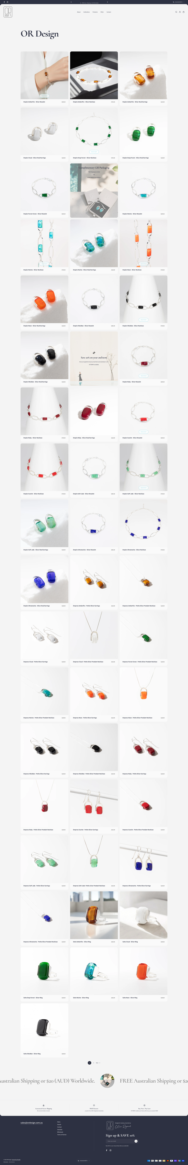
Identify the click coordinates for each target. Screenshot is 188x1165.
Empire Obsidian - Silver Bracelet (83, 326)
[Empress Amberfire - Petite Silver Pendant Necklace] (143, 579)
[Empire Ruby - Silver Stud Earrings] (94, 411)
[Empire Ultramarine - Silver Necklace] (143, 523)
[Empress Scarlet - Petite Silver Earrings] (94, 803)
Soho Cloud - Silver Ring (130, 942)
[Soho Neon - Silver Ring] (143, 971)
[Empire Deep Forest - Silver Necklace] (94, 131)
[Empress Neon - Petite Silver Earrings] (94, 691)
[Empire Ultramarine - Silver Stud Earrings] (44, 579)
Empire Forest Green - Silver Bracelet (35, 214)
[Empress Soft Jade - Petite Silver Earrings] (44, 859)
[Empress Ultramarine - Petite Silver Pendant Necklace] (44, 915)
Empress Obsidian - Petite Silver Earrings (36, 774)
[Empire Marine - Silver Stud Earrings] (94, 243)
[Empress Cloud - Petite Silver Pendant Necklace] (94, 635)
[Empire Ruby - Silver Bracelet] (143, 355)
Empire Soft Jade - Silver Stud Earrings (36, 550)
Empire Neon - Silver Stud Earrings (34, 326)
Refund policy (6, 1162)
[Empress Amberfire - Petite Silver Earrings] (94, 579)
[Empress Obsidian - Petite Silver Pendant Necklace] (94, 747)
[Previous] (71, 2)
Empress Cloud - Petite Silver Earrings (36, 662)
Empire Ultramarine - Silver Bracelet (84, 550)
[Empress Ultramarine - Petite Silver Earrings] (143, 859)
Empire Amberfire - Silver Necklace (84, 102)
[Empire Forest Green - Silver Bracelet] (44, 187)
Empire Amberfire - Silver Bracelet (34, 102)
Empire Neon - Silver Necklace (132, 270)
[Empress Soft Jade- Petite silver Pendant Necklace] (94, 859)
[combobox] (178, 2)
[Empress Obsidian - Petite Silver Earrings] (44, 747)
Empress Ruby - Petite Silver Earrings (134, 774)
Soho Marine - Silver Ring (81, 998)
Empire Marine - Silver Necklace (33, 270)
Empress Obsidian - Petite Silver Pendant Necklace (89, 774)
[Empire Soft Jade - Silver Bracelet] (94, 467)
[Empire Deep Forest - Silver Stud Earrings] (143, 131)
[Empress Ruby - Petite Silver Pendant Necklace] (44, 803)
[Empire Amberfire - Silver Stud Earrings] (143, 75)
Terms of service (12, 1162)
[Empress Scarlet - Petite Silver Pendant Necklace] (143, 803)
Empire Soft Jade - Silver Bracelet (83, 494)
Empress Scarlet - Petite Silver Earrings (85, 830)
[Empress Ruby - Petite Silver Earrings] (143, 747)
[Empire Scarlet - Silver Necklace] (44, 467)
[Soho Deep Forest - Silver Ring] (44, 971)
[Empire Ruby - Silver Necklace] (44, 411)
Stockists (59, 1129)
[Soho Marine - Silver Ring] (94, 971)
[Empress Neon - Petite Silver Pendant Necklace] (143, 691)
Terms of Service (61, 1134)
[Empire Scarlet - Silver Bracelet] (143, 411)
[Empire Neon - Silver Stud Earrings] (44, 299)
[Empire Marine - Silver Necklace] (44, 243)
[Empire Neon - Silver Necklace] (143, 243)
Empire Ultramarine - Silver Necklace (134, 550)
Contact (59, 1127)
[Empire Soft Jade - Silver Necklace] (143, 467)
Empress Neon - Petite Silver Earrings (85, 718)
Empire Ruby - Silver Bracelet (132, 382)
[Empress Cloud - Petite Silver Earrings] (44, 635)
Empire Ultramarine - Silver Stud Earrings (37, 606)
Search (59, 1124)
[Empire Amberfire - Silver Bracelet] (44, 75)
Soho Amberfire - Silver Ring (82, 942)
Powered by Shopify (16, 1159)
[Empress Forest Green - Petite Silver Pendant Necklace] (143, 635)
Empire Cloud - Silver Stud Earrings (35, 158)
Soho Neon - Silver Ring (130, 998)
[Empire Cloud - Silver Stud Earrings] (44, 131)
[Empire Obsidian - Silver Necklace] (143, 299)
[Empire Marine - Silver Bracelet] (143, 187)
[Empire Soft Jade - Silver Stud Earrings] (44, 523)
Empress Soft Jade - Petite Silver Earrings (37, 886)
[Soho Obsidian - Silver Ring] (44, 1027)
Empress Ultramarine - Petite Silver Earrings (137, 886)
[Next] (107, 2)
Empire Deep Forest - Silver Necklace (84, 158)
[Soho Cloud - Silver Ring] (143, 915)
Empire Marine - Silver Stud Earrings (84, 270)
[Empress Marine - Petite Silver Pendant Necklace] (44, 691)
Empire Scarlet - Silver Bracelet (132, 438)
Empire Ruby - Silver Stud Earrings (84, 438)
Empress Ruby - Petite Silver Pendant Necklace (38, 830)
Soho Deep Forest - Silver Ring (33, 998)
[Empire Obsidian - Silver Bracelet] (94, 299)
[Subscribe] (136, 1141)
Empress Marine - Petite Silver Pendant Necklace (39, 718)
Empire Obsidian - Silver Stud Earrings (36, 382)
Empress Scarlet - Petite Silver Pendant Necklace (138, 830)
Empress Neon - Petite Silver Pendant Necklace (137, 718)
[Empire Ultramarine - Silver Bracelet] (94, 523)
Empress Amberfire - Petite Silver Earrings (86, 606)
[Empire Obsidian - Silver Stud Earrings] (44, 355)
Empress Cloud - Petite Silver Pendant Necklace (88, 662)
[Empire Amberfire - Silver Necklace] (94, 75)
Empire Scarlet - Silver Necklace (34, 494)
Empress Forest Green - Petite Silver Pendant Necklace (140, 662)
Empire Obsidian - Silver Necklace (133, 326)
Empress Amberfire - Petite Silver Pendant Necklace (139, 606)
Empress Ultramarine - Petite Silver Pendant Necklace (41, 942)
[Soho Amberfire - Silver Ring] (94, 915)
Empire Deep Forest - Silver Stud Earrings (136, 158)
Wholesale (60, 1132)
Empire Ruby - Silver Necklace (33, 438)
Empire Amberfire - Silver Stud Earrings (135, 102)
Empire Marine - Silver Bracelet (132, 214)
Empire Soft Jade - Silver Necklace (133, 494)
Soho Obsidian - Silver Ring (32, 1054)
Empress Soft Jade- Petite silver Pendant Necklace (89, 886)
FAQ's (58, 1122)
